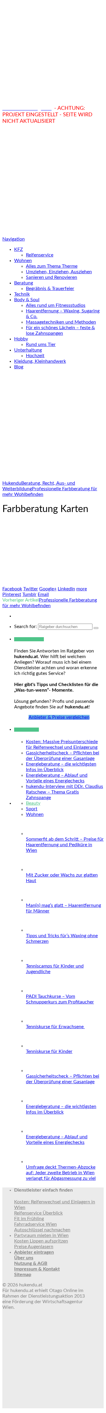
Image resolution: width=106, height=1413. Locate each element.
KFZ (18, 249)
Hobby (21, 339)
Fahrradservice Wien (35, 1224)
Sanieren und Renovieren (51, 277)
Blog (18, 367)
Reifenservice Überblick (38, 1213)
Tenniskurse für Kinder (49, 1051)
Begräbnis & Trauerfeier (50, 288)
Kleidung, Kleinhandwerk (40, 361)
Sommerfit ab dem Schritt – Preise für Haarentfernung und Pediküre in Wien (65, 845)
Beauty (33, 803)
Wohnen (23, 260)
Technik (22, 294)
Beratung (23, 283)
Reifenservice (39, 255)
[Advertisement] (53, 180)
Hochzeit (35, 355)
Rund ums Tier (41, 344)
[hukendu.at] (53, 102)
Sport (31, 808)
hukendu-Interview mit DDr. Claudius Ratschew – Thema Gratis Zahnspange (64, 792)
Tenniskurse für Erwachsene (55, 1026)
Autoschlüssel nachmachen (42, 1230)
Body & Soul (26, 299)
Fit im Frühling (29, 1218)
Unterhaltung (28, 350)
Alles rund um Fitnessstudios (55, 305)
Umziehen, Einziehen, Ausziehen (59, 271)
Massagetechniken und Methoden (61, 322)
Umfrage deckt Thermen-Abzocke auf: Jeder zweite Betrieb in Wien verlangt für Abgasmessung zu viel (61, 1173)
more (81, 589)
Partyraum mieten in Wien (41, 1235)
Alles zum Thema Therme (51, 266)
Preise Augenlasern (33, 1246)
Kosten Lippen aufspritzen (41, 1241)
